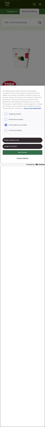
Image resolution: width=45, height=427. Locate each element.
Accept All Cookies (10, 146)
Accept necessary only (11, 140)
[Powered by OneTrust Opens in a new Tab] (35, 165)
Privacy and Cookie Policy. (32, 108)
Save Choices (22, 152)
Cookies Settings (22, 158)
